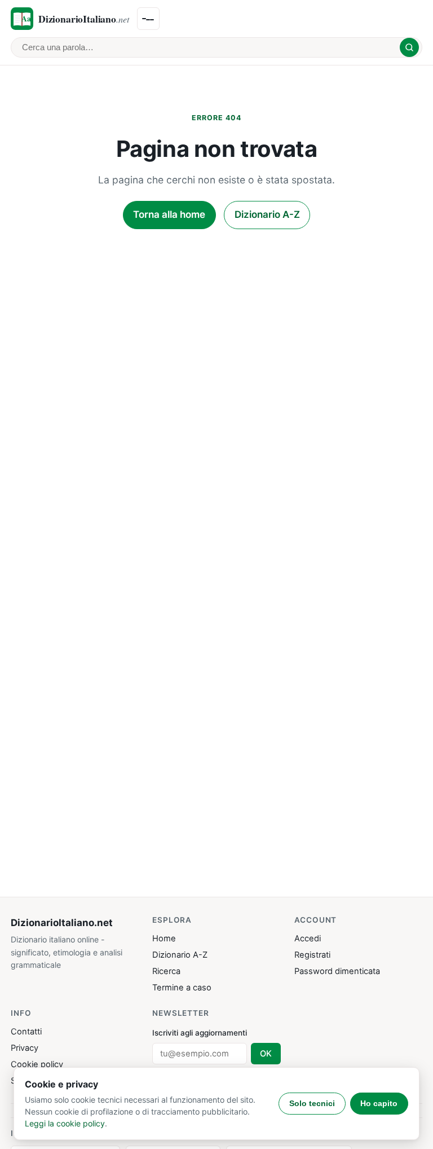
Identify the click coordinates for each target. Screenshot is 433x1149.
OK (266, 1054)
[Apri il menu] (148, 18)
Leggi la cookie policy (65, 1123)
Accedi (307, 938)
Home (164, 938)
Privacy (24, 1048)
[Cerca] (409, 47)
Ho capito (378, 1103)
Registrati (312, 955)
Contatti (26, 1032)
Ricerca (166, 971)
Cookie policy (37, 1064)
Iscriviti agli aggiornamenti (199, 1032)
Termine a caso (181, 988)
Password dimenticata (337, 971)
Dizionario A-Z (267, 214)
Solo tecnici (312, 1103)
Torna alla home (169, 214)
